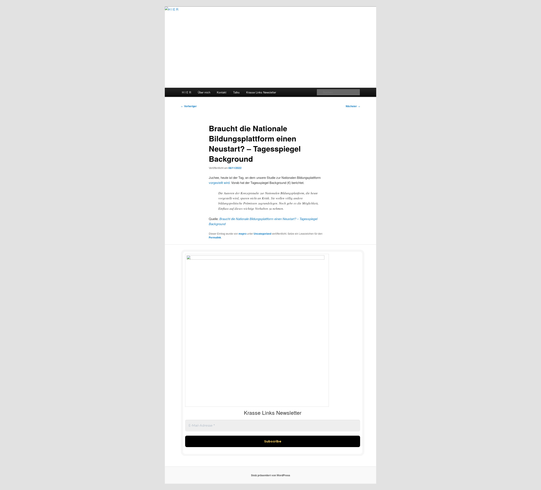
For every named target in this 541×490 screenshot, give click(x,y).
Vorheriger (189, 106)
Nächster (353, 106)
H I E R (186, 92)
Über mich (204, 92)
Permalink (215, 237)
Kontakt (221, 92)
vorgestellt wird (219, 182)
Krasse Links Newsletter (261, 92)
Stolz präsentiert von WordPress (270, 475)
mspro (242, 233)
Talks (236, 92)
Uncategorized (262, 233)
